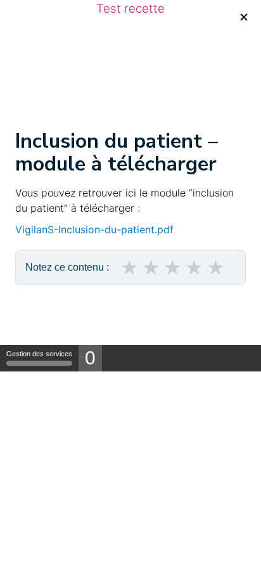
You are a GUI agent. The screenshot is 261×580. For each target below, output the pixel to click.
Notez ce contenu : (67, 267)
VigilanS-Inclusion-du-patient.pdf (94, 229)
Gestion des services (39, 354)
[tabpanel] (130, 235)
